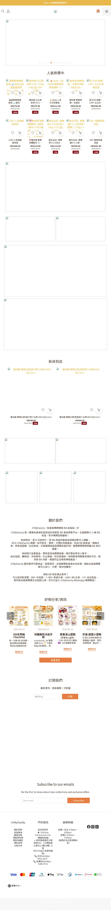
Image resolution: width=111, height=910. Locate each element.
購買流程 (18, 835)
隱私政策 (18, 842)
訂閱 (70, 696)
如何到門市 (43, 829)
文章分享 (18, 845)
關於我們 (18, 829)
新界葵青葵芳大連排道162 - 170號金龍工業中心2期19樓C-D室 (43, 844)
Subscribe (78, 800)
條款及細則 (18, 840)
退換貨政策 (18, 837)
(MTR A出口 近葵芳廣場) (43, 852)
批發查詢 (18, 832)
